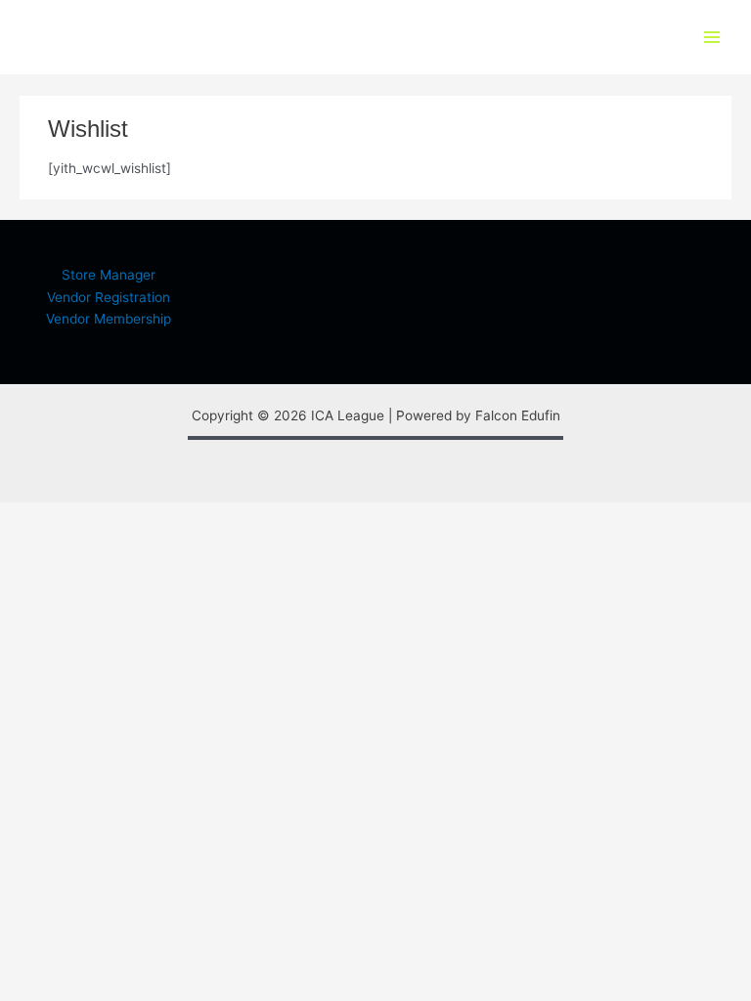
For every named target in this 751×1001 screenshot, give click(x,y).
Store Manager (108, 275)
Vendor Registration (108, 297)
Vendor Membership (108, 318)
